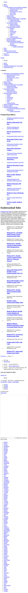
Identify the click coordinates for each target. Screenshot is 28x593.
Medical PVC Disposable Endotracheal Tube (15, 352)
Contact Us (6, 55)
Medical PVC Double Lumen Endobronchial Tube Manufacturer (14, 245)
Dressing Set (13, 31)
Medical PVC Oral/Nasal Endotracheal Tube (15, 335)
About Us (6, 53)
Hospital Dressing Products (13, 27)
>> (7, 356)
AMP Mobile (15, 382)
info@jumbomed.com (14, 366)
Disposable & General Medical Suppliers (17, 7)
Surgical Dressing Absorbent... (12, 158)
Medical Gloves (14, 10)
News (5, 48)
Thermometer (13, 45)
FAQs (5, 49)
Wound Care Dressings (12, 52)
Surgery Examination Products (14, 38)
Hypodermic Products (12, 22)
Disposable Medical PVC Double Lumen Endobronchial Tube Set (15, 271)
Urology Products (11, 17)
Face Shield (13, 13)
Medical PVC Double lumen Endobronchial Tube (14, 291)
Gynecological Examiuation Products (16, 108)
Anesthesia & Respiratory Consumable (16, 18)
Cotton (11, 30)
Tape (11, 35)
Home (5, 4)
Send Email (3, 393)
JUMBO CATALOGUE (10, 51)
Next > (4, 356)
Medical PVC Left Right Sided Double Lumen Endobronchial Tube (14, 234)
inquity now (4, 375)
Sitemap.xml (7, 361)
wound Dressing (14, 37)
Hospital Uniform (11, 39)
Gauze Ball (12, 32)
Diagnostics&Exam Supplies (14, 41)
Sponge (12, 34)
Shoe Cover (13, 14)
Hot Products (4, 382)
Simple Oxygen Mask (15, 21)
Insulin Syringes (14, 24)
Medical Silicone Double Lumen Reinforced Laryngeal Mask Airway (14, 313)
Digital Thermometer (18, 46)
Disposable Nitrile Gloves (16, 8)
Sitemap (10, 382)
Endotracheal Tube (14, 20)
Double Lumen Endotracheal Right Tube (15, 301)
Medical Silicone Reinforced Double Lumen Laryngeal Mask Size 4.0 (15, 325)
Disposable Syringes (15, 25)
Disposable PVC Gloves (16, 11)
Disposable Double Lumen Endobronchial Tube (15, 281)
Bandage (12, 28)
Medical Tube (10, 15)
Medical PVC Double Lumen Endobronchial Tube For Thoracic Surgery (14, 258)
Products (6, 6)
